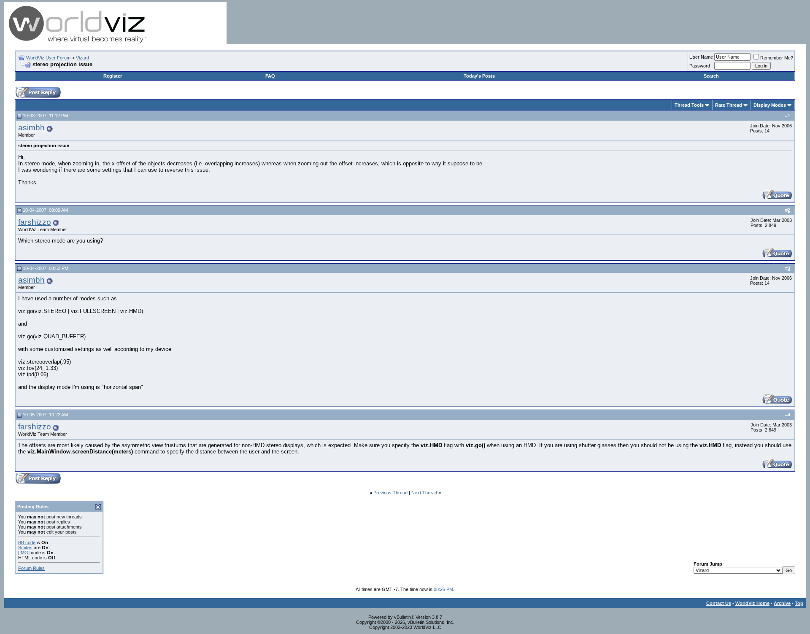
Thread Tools (689, 105)
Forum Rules (31, 568)
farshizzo (34, 222)
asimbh (31, 127)
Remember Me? (776, 57)
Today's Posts (479, 75)
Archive (782, 603)
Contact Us (718, 603)
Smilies (25, 547)
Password (699, 65)
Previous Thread (390, 492)
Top (799, 603)
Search (711, 75)
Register (112, 75)
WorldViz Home (752, 603)
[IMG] (24, 552)
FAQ (270, 75)
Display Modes (769, 105)
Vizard (82, 57)
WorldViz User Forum (48, 57)
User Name (701, 56)
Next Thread (424, 492)
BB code (26, 542)
